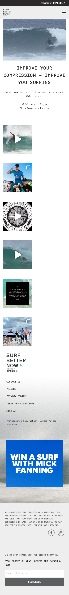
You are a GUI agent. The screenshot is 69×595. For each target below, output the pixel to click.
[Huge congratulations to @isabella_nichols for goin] (17, 177)
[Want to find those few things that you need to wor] (17, 293)
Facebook (61, 533)
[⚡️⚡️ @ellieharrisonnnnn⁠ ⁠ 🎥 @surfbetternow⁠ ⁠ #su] (17, 139)
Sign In (11, 411)
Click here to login (34, 104)
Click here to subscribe (34, 108)
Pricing (11, 389)
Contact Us (13, 382)
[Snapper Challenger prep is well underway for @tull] (17, 331)
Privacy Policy (16, 396)
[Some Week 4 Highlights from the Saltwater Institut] (17, 216)
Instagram (51, 533)
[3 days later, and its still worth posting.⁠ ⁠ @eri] (17, 254)
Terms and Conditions (20, 403)
